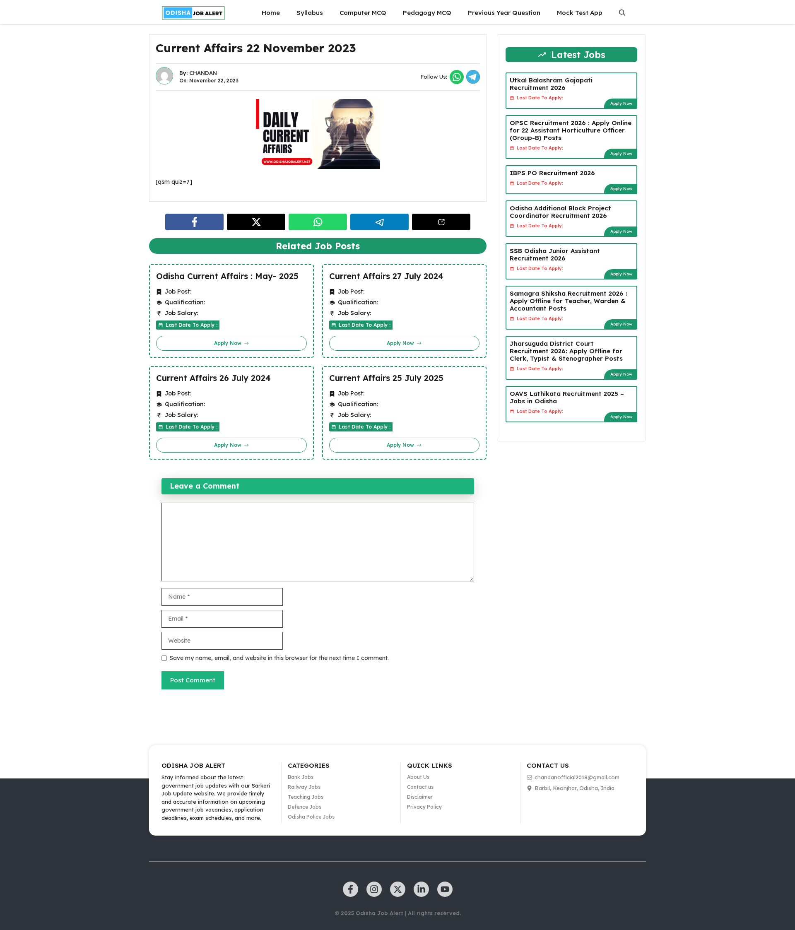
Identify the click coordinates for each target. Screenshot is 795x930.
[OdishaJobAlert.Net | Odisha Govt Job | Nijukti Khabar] (193, 13)
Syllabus (309, 13)
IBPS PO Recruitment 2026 (552, 173)
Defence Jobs (304, 807)
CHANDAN (203, 73)
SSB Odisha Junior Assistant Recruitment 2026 (555, 254)
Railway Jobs (304, 787)
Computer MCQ (363, 13)
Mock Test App (579, 13)
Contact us (420, 787)
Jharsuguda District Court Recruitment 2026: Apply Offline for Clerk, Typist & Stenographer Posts (566, 351)
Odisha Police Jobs (311, 817)
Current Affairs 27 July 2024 (386, 276)
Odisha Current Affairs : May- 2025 (227, 276)
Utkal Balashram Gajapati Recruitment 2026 (551, 84)
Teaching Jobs (305, 797)
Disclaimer (420, 797)
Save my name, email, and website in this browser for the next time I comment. (279, 658)
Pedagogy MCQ (427, 13)
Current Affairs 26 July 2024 (213, 378)
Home (271, 13)
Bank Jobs (300, 777)
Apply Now (621, 103)
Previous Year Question (504, 13)
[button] (622, 13)
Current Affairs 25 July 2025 (386, 378)
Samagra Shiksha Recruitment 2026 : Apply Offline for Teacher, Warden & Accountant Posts (568, 300)
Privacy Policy (424, 807)
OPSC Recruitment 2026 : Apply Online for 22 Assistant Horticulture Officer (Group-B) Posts (570, 130)
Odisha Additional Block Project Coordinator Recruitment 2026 (560, 211)
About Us (418, 777)
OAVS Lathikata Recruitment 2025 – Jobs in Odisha (567, 397)
